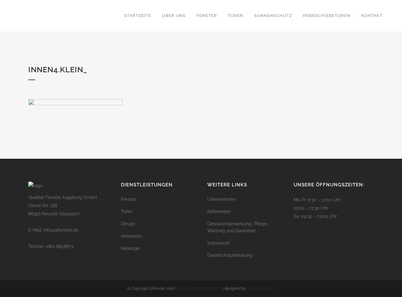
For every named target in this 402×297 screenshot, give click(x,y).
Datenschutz (210, 288)
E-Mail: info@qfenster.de (53, 230)
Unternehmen (221, 199)
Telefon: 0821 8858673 (50, 246)
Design (128, 223)
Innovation (131, 236)
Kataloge (130, 248)
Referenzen (219, 211)
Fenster (128, 199)
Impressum (218, 242)
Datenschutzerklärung (230, 255)
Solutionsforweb (261, 288)
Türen (127, 211)
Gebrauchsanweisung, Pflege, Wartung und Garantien (237, 227)
